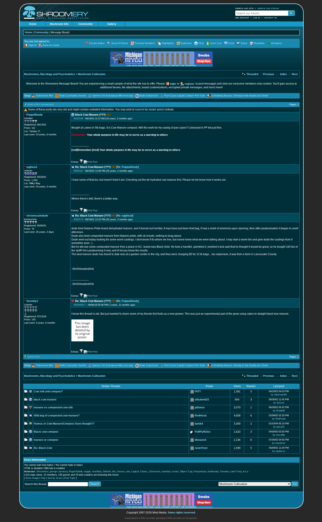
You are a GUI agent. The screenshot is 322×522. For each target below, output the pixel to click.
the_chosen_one (121, 471)
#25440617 (80, 304)
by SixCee (278, 402)
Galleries (186, 43)
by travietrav (278, 443)
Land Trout (236, 471)
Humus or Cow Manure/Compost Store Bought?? (64, 423)
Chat (231, 43)
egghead (127, 215)
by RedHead (278, 418)
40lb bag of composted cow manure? (57, 415)
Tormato (224, 471)
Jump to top (33, 356)
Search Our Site (244, 8)
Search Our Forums (268, 8)
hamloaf (166, 471)
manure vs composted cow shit (53, 407)
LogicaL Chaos (139, 471)
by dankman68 (279, 394)
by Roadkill (279, 410)
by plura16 (278, 426)
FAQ (201, 43)
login (173, 83)
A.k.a (245, 471)
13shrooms (155, 471)
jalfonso (200, 407)
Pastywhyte (200, 471)
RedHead (200, 415)
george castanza (59, 471)
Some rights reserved (181, 512)
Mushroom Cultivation (91, 74)
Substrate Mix (44, 95)
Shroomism (42, 471)
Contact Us (270, 17)
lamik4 (199, 423)
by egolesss (278, 451)
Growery (276, 43)
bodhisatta (213, 471)
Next (294, 74)
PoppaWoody (130, 167)
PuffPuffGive (203, 431)
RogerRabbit (75, 471)
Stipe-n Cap (186, 471)
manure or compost (46, 439)
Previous (268, 74)
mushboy (97, 471)
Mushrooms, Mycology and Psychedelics (49, 74)
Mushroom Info (59, 24)
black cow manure (45, 399)
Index (283, 74)
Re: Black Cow (43, 448)
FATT (198, 391)
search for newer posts (149, 109)
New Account (242, 17)
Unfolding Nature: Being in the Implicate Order (240, 95)
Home (33, 24)
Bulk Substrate (149, 95)
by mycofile (279, 435)
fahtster (107, 471)
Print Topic (69, 478)
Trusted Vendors (145, 43)
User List (216, 43)
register (190, 83)
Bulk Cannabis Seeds (72, 95)
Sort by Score (55, 478)
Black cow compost (46, 431)
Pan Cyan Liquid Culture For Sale (184, 95)
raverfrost (201, 448)
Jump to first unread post (40, 104)
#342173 (78, 219)
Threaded (252, 74)
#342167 (78, 170)
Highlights (168, 43)
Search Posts (119, 43)
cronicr (175, 471)
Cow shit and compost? (48, 391)
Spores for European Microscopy (112, 95)
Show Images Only (35, 478)
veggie (87, 471)
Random (259, 43)
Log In (256, 17)
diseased (200, 439)
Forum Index (97, 43)
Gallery (111, 24)
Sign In (32, 45)
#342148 (78, 118)
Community (85, 24)
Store (244, 43)
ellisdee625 (202, 399)
